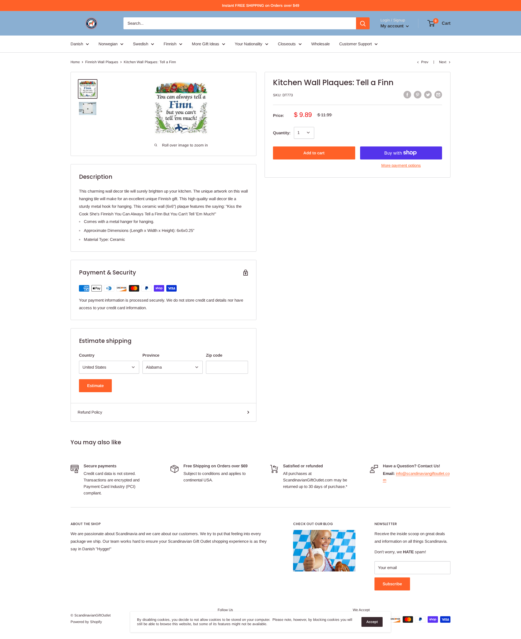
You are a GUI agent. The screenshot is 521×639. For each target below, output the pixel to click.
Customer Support (355, 43)
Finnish (170, 43)
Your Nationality (248, 43)
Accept (372, 622)
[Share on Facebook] (407, 94)
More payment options (401, 165)
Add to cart (314, 152)
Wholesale (320, 43)
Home (75, 62)
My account (392, 26)
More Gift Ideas (205, 43)
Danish (77, 43)
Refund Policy (90, 412)
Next (442, 62)
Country (86, 355)
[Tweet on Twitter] (428, 94)
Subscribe (392, 584)
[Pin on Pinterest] (417, 94)
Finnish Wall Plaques (101, 62)
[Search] (363, 23)
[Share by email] (438, 94)
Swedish (140, 43)
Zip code (214, 355)
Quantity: (282, 132)
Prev (424, 62)
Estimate (95, 385)
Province (150, 355)
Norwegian (108, 43)
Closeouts (287, 43)
